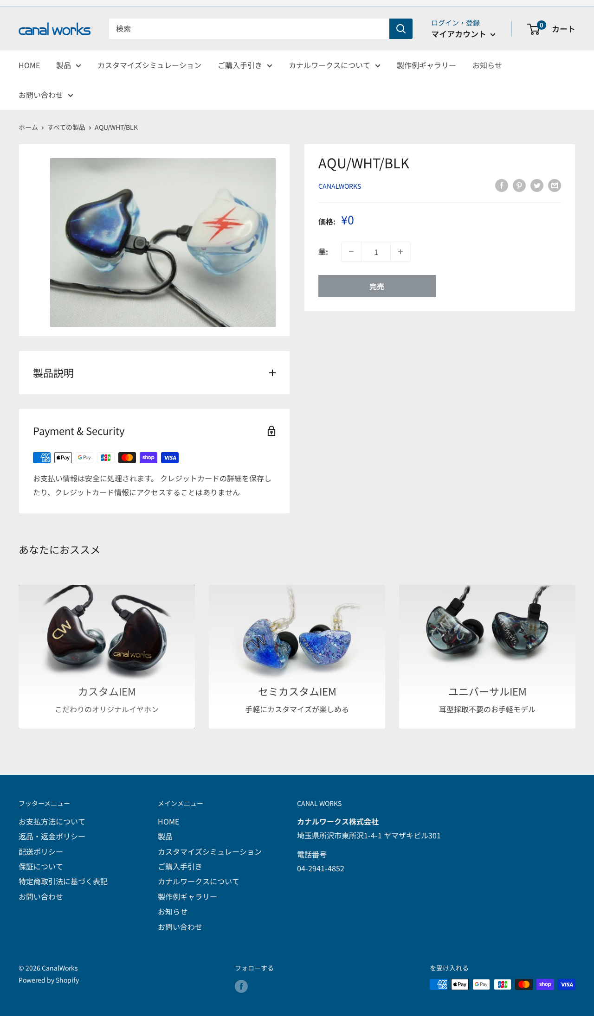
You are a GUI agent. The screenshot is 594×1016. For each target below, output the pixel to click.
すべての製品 (66, 127)
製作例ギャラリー (426, 64)
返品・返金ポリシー (52, 836)
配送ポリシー (41, 851)
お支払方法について (52, 821)
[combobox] (249, 29)
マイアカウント (459, 33)
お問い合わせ (41, 94)
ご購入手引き (240, 64)
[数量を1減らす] (351, 252)
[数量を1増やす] (400, 252)
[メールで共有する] (554, 185)
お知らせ (487, 64)
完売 (376, 286)
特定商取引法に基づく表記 (63, 881)
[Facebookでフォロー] (241, 985)
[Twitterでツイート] (536, 185)
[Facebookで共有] (501, 185)
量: (323, 251)
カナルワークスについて (329, 64)
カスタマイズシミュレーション (149, 64)
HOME (29, 64)
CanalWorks (339, 186)
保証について (41, 866)
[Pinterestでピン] (519, 185)
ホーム (28, 127)
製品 (63, 64)
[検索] (401, 29)
